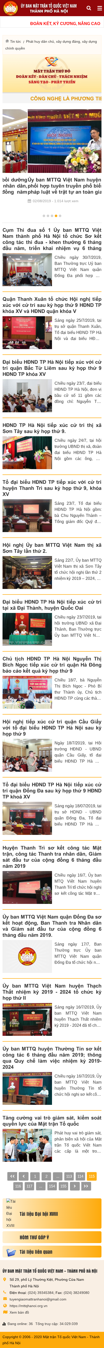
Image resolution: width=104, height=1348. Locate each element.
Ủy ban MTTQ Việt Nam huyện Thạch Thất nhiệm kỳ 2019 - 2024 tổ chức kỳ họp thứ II (52, 992)
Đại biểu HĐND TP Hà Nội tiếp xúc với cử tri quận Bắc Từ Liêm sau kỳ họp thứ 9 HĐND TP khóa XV (52, 368)
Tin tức (15, 41)
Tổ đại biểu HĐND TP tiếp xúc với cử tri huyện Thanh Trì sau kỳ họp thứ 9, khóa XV (52, 488)
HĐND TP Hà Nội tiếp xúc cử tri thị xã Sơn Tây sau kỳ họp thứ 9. (52, 428)
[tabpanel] (52, 156)
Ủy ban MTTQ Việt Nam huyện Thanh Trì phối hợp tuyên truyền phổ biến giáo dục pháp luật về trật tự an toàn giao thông (52, 186)
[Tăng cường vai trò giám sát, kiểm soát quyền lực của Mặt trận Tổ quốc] (27, 1145)
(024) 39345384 (41, 1293)
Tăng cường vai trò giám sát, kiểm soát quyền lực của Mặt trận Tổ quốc (52, 1121)
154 (52, 1186)
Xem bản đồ (19, 1312)
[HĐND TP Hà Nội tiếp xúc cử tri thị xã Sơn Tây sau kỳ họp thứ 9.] (27, 452)
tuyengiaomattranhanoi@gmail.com (38, 1299)
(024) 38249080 (76, 1293)
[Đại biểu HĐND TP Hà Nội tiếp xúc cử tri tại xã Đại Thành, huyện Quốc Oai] (27, 629)
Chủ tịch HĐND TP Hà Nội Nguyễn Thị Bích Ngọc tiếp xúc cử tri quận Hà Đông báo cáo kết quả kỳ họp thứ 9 (52, 665)
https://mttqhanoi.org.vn (28, 1306)
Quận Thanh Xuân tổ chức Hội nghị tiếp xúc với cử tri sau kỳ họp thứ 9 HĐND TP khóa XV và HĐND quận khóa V (52, 305)
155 (63, 1186)
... (57, 1176)
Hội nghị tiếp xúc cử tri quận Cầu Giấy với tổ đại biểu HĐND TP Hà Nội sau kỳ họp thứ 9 (52, 728)
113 (69, 1176)
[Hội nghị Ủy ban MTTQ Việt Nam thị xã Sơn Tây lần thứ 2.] (27, 572)
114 (80, 1176)
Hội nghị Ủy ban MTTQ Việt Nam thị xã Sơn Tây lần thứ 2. (52, 548)
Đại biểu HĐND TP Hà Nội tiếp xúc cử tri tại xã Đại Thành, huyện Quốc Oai (52, 605)
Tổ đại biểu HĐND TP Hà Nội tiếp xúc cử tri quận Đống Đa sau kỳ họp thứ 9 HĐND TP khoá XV (52, 790)
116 (18, 1186)
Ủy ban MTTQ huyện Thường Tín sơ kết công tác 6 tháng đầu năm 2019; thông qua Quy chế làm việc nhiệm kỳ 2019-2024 (52, 1058)
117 (29, 1186)
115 (92, 1176)
